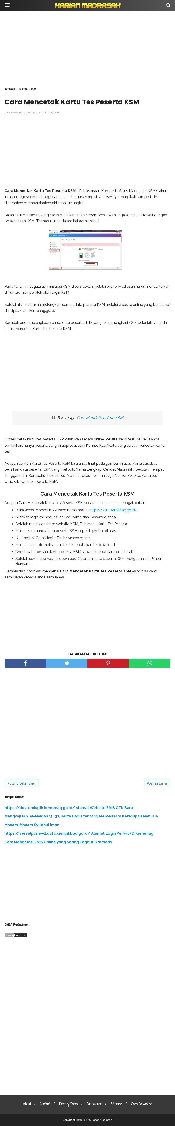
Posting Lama (157, 783)
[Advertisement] (87, 48)
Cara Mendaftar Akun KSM (100, 417)
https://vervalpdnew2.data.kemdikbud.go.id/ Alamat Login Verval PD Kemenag (79, 833)
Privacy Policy (68, 1104)
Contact (45, 1104)
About (27, 1104)
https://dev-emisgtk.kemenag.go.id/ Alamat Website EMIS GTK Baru (69, 808)
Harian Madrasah (101, 1119)
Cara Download (141, 1104)
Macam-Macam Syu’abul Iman (32, 825)
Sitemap (116, 1104)
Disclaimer (94, 1104)
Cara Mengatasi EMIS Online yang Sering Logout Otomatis (58, 842)
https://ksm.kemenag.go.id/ (113, 510)
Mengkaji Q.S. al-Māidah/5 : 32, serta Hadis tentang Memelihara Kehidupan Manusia (81, 816)
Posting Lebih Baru (21, 783)
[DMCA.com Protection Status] (16, 936)
